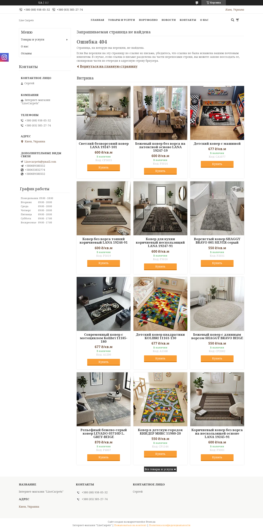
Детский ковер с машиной (217, 143)
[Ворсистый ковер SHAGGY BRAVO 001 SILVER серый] (217, 208)
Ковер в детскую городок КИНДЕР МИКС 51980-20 (160, 431)
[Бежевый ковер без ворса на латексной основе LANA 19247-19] (160, 113)
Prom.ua (150, 521)
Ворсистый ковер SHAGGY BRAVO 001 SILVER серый (217, 240)
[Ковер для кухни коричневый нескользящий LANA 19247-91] (160, 208)
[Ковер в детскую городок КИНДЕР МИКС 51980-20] (160, 399)
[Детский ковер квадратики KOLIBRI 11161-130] (160, 304)
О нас (204, 20)
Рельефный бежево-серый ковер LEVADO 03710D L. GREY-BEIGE (103, 433)
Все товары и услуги (159, 469)
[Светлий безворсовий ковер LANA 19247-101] (104, 113)
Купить (104, 167)
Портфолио (148, 20)
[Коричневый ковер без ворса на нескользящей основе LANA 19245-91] (217, 399)
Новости (169, 20)
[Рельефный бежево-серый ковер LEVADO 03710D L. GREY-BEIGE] (104, 399)
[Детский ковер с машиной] (217, 113)
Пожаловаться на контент (130, 525)
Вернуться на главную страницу (108, 66)
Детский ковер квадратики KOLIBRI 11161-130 (160, 336)
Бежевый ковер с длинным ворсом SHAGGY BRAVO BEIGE (217, 336)
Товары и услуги (121, 20)
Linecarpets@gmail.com (40, 161)
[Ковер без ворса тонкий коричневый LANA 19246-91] (104, 208)
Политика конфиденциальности (169, 525)
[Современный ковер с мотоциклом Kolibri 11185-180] (104, 304)
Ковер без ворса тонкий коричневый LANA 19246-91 (104, 240)
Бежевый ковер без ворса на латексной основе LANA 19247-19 (160, 147)
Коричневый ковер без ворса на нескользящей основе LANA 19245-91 (217, 433)
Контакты (188, 20)
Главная (97, 20)
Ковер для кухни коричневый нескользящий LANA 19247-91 (160, 242)
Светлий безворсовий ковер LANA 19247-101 (104, 145)
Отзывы (26, 53)
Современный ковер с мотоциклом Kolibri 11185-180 (103, 338)
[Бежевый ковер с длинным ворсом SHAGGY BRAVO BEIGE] (217, 304)
